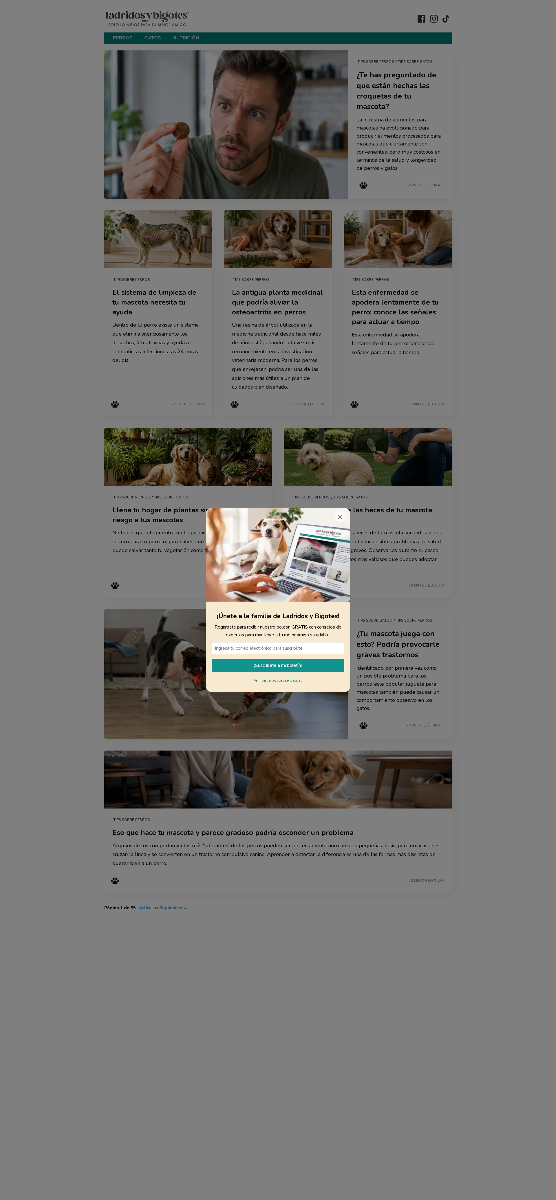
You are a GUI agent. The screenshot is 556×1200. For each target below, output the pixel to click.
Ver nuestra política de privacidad (278, 680)
